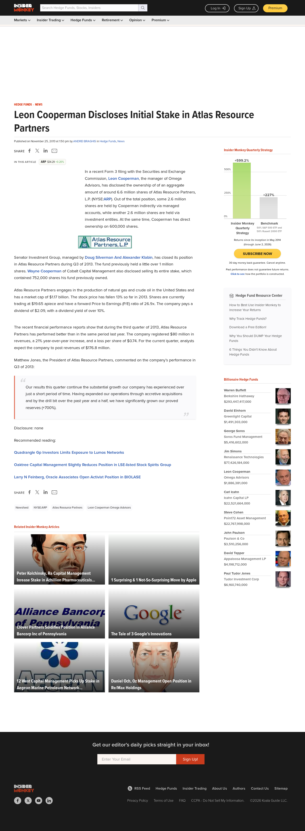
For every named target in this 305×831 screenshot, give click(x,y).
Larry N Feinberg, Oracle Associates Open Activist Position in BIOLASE (77, 477)
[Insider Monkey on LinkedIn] (51, 800)
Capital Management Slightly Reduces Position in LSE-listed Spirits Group (92, 465)
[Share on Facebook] (30, 151)
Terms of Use (163, 800)
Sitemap (281, 788)
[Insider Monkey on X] (30, 800)
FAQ (182, 800)
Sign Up (244, 8)
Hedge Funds (82, 20)
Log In (215, 8)
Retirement (111, 20)
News (38, 104)
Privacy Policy (137, 800)
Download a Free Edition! (247, 327)
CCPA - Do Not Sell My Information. (217, 800)
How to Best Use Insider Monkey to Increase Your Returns (255, 308)
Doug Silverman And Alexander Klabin (118, 257)
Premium (275, 8)
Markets (21, 20)
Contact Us (260, 788)
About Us (219, 788)
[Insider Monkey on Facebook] (19, 800)
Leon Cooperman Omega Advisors (109, 507)
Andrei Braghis (85, 141)
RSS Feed (142, 788)
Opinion (136, 20)
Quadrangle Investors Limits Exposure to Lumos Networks (69, 452)
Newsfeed (22, 507)
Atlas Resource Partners (67, 507)
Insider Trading (49, 20)
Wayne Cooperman (44, 271)
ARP (107, 199)
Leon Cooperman (123, 178)
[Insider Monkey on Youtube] (40, 800)
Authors (239, 788)
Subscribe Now (257, 253)
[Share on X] (38, 151)
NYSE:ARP (40, 507)
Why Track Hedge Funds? (248, 318)
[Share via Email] (54, 151)
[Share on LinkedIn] (46, 151)
